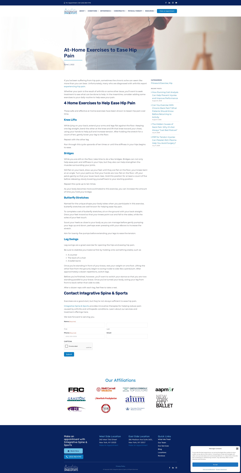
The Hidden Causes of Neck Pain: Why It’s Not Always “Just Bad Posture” (164, 127)
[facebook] (166, 2)
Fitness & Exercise (159, 83)
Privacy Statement (221, 469)
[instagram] (173, 2)
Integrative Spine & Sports (76, 306)
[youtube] (176, 2)
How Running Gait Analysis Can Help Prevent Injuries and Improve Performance (165, 95)
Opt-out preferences (209, 469)
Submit (69, 354)
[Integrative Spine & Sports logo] (70, 9)
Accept (215, 464)
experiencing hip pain (74, 86)
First (65, 329)
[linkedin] (169, 2)
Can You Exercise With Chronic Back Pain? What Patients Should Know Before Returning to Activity (164, 111)
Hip (170, 83)
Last (108, 329)
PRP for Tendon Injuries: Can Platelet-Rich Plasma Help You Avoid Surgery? (164, 140)
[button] (237, 449)
